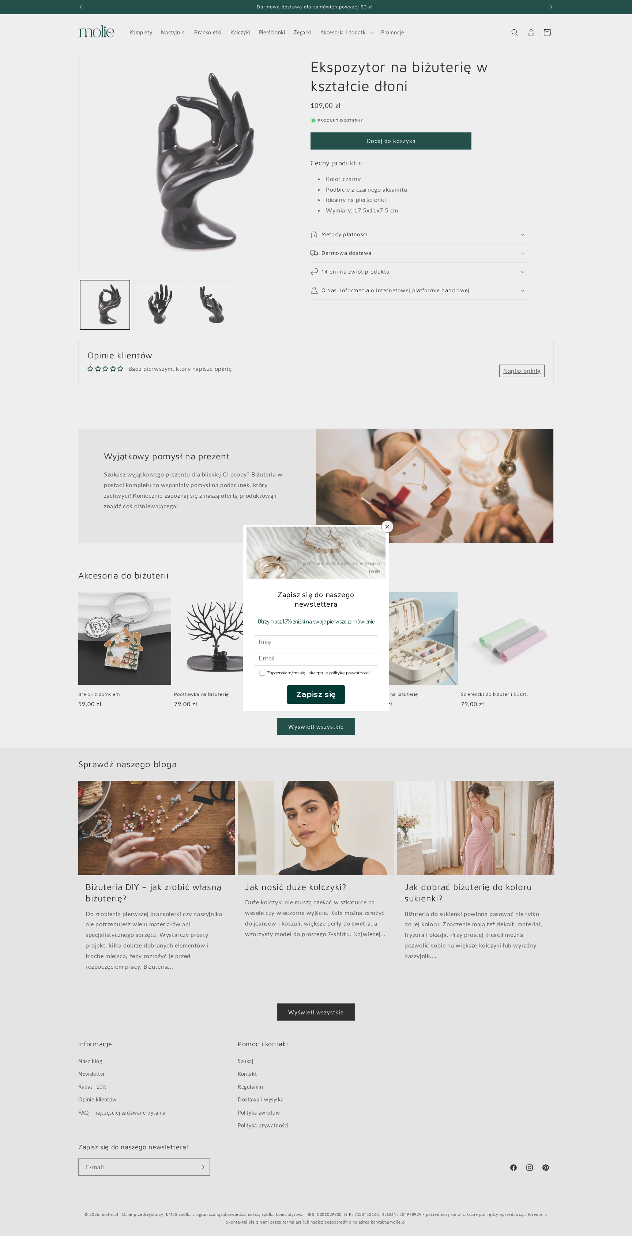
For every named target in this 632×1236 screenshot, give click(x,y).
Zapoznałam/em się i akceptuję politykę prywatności (318, 672)
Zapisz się (316, 694)
